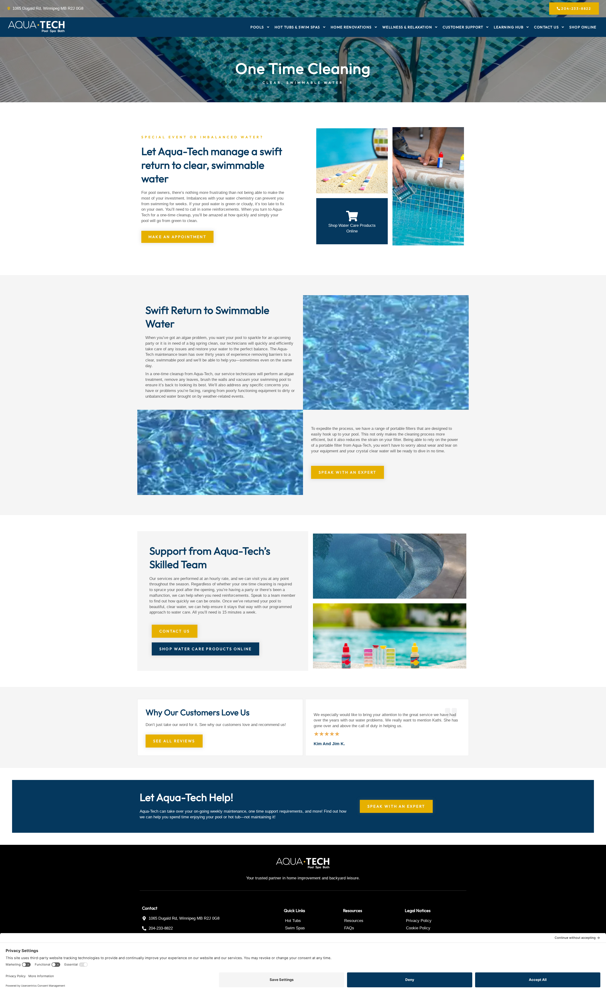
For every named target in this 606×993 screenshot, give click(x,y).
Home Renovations (351, 27)
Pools (257, 27)
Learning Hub (508, 27)
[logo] (36, 27)
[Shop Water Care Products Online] (352, 216)
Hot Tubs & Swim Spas (297, 27)
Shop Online (583, 27)
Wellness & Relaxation (407, 27)
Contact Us (546, 27)
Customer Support (463, 27)
